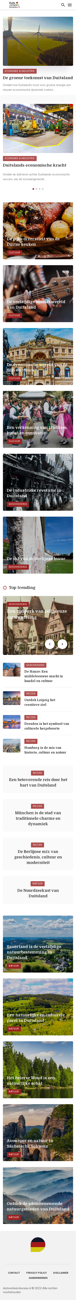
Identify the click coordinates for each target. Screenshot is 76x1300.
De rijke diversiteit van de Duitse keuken (33, 242)
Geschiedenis (18, 504)
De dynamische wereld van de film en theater (37, 367)
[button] (33, 189)
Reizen (30, 693)
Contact (14, 1272)
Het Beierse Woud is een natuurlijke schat (31, 1081)
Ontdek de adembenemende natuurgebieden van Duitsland (38, 1206)
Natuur (38, 883)
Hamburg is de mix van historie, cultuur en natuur (45, 750)
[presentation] (50, 644)
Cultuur (14, 252)
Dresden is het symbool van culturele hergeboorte (46, 726)
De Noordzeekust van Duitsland (38, 893)
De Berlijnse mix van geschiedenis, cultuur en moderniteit (38, 857)
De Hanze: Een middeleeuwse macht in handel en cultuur (43, 676)
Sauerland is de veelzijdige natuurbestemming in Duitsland (34, 952)
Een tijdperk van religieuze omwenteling (37, 614)
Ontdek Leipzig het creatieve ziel (39, 702)
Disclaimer (60, 1272)
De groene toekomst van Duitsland (38, 78)
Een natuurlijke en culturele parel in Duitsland (36, 1018)
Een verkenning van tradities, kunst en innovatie (37, 430)
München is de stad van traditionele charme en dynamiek (38, 818)
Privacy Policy (36, 1272)
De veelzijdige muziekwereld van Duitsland (36, 305)
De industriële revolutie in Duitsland (34, 493)
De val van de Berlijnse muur (36, 558)
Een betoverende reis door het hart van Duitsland (38, 782)
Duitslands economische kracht (34, 165)
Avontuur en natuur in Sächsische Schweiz (30, 1144)
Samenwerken (38, 1277)
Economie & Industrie (20, 71)
